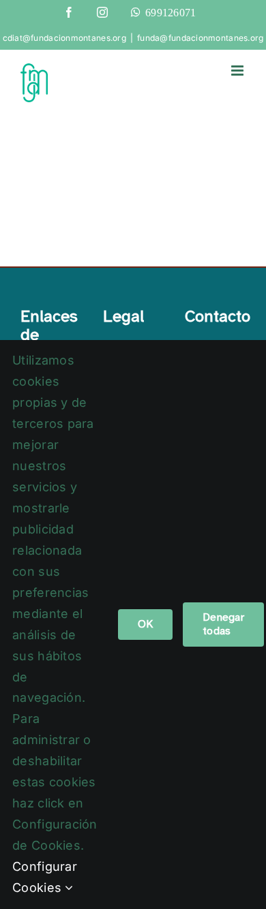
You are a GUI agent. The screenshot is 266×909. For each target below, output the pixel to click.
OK (145, 624)
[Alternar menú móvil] (238, 70)
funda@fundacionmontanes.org (200, 38)
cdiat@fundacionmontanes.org (64, 38)
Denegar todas (223, 624)
